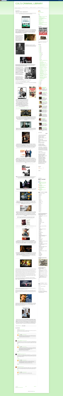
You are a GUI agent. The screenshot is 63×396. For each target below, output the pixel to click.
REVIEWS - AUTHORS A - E (18, 7)
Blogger (34, 391)
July (40, 56)
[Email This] (22, 325)
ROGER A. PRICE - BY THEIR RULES (44, 97)
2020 (39, 48)
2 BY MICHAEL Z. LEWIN (44, 105)
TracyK (18, 366)
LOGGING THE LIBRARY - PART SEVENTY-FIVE (44, 127)
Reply (18, 338)
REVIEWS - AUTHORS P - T (41, 7)
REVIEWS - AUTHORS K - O (33, 7)
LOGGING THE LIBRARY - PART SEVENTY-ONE (43, 71)
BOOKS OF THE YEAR (41, 20)
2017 (39, 51)
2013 (39, 83)
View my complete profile (40, 12)
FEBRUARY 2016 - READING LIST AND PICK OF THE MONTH (43, 64)
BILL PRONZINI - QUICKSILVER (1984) (43, 74)
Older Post (35, 386)
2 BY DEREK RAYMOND (44, 109)
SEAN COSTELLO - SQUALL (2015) (43, 76)
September (41, 54)
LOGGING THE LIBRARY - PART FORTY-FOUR (44, 123)
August (40, 55)
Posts (39, 167)
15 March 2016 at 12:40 (21, 366)
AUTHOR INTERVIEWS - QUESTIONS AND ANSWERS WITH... (43, 18)
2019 (39, 49)
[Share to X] (23, 325)
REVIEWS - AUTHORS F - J (25, 7)
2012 (39, 84)
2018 (39, 50)
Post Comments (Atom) (20, 387)
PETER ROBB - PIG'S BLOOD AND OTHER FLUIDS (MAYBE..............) (44, 88)
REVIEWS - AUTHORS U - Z (18, 8)
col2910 (20, 334)
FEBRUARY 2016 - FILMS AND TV (43, 66)
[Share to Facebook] (24, 325)
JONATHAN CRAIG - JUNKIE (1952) (44, 118)
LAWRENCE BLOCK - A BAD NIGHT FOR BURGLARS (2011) (43, 77)
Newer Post (17, 386)
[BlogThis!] (22, 325)
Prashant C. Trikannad (19, 340)
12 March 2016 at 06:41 (24, 340)
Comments (40, 168)
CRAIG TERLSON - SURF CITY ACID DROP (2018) (44, 92)
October (40, 53)
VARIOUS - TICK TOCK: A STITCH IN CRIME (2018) (44, 101)
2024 (39, 45)
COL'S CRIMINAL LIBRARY (29, 3)
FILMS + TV (40, 21)
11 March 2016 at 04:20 (22, 329)
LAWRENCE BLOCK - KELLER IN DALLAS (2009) (43, 75)
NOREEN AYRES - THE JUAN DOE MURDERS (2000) (43, 73)
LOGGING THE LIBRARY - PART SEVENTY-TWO (43, 62)
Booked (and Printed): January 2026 (42, 185)
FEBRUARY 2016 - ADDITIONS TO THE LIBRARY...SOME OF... (43, 65)
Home (26, 386)
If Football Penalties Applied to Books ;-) (42, 183)
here (26, 81)
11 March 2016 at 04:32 (24, 334)
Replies (18, 333)
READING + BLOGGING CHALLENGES (43, 24)
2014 (39, 82)
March (40, 59)
